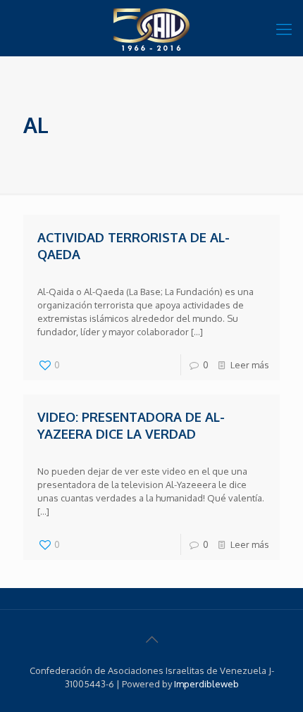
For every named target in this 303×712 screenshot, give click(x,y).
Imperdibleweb (206, 683)
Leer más (249, 364)
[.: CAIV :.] (151, 28)
